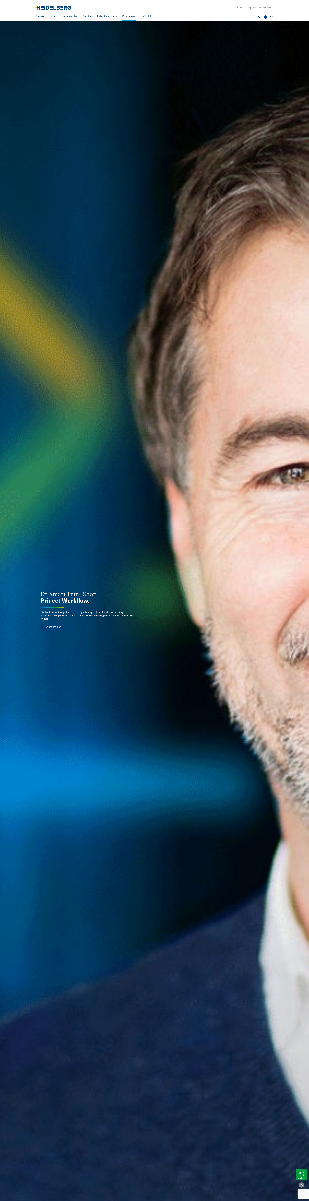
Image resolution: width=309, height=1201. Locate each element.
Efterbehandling (69, 16)
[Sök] (260, 17)
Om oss (40, 16)
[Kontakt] (271, 17)
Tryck (52, 16)
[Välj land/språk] (265, 17)
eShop (240, 8)
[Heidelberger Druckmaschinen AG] (53, 8)
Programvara (129, 16)
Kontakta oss (53, 627)
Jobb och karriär (265, 8)
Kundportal (251, 8)
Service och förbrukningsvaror (100, 16)
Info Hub (147, 16)
